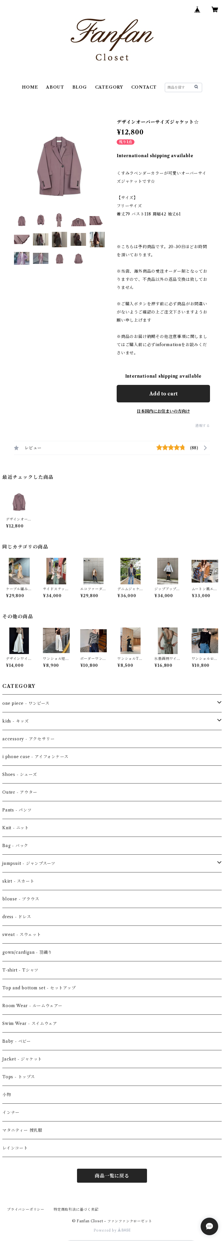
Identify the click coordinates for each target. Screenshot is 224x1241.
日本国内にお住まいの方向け (163, 411)
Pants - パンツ (17, 810)
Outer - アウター (19, 792)
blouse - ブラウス (20, 899)
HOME (30, 87)
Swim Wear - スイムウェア (29, 1023)
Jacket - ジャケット (22, 1059)
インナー (11, 1112)
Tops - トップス (18, 1076)
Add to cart (163, 394)
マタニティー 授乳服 (22, 1130)
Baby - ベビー (16, 1041)
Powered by (106, 1230)
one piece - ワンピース (26, 703)
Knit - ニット (15, 827)
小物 (6, 1094)
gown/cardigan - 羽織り (27, 952)
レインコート (15, 1148)
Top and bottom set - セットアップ (39, 988)
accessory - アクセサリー (28, 739)
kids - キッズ (15, 721)
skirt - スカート (18, 881)
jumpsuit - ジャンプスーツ (28, 863)
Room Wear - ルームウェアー (32, 1005)
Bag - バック (15, 845)
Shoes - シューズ (19, 774)
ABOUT (55, 87)
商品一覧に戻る (112, 1176)
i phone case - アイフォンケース (35, 756)
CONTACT (144, 87)
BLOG (79, 87)
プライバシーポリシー (25, 1209)
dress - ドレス (16, 916)
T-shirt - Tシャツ (20, 970)
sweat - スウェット (21, 934)
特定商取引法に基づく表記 (76, 1209)
